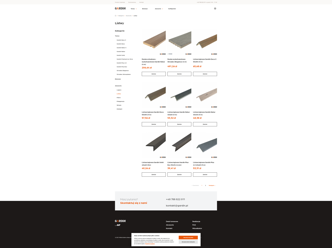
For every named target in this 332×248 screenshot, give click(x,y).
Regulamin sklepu (197, 237)
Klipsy (119, 97)
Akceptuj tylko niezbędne (188, 241)
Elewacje (145, 8)
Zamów (154, 74)
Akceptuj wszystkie (188, 237)
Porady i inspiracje (120, 2)
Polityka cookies (196, 240)
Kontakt (141, 2)
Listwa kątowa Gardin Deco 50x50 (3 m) (153, 113)
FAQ (194, 225)
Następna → (212, 185)
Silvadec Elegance (123, 70)
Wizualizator (197, 228)
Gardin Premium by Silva (125, 59)
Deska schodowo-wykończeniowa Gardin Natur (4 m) (153, 61)
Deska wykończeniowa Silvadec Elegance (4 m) (177, 60)
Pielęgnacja (120, 101)
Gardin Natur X (121, 47)
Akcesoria (158, 8)
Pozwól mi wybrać (150, 243)
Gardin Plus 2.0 (121, 63)
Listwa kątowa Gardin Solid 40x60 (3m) (152, 163)
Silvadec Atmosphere (124, 74)
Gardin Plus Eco (122, 66)
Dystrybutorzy (132, 2)
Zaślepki (119, 109)
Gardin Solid (121, 55)
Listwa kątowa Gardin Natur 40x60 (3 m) (178, 113)
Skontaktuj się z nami (133, 202)
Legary (119, 90)
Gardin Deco (121, 44)
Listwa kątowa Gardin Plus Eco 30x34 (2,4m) (178, 163)
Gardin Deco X (121, 40)
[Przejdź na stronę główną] (120, 221)
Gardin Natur (121, 51)
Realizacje (196, 221)
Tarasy (133, 8)
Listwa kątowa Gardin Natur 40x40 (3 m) (204, 113)
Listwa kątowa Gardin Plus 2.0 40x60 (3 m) (203, 163)
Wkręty (119, 105)
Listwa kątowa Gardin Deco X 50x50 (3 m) (204, 60)
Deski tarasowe (172, 221)
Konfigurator (172, 8)
